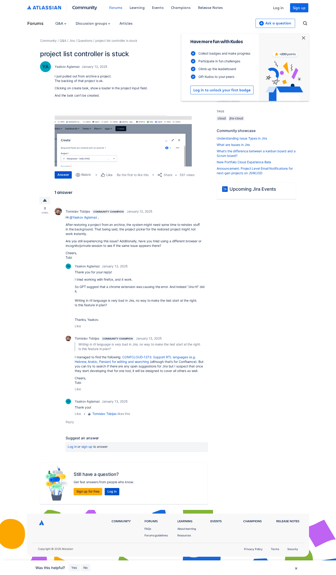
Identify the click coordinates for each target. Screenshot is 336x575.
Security (292, 549)
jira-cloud (236, 118)
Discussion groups (92, 23)
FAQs (147, 528)
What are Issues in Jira (233, 145)
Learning (137, 7)
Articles (126, 23)
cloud (222, 118)
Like (78, 326)
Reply (70, 422)
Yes (74, 568)
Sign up (299, 7)
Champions (181, 7)
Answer (63, 175)
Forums (115, 7)
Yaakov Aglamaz (67, 67)
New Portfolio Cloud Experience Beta (244, 162)
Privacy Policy (253, 549)
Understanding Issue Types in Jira (242, 138)
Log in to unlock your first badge (222, 89)
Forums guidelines (156, 535)
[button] (123, 140)
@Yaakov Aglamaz (83, 217)
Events (158, 7)
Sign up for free (87, 491)
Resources (184, 535)
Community (84, 7)
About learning (186, 528)
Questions (84, 40)
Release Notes (210, 7)
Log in (278, 7)
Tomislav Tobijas (78, 211)
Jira (72, 40)
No (85, 568)
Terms (275, 549)
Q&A (59, 23)
